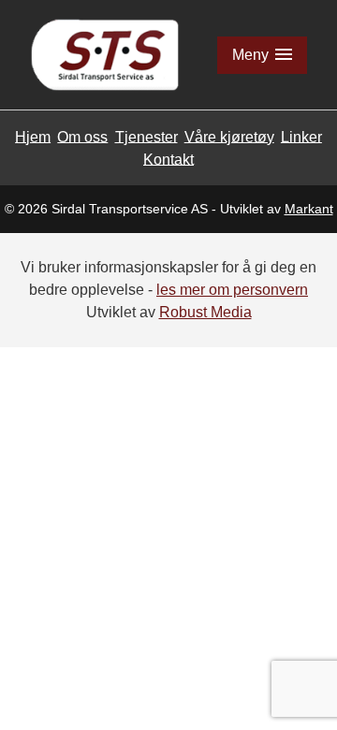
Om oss (82, 136)
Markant (309, 208)
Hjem (33, 136)
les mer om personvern (232, 290)
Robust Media (205, 312)
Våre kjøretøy (229, 136)
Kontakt (168, 159)
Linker (301, 136)
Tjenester (146, 136)
